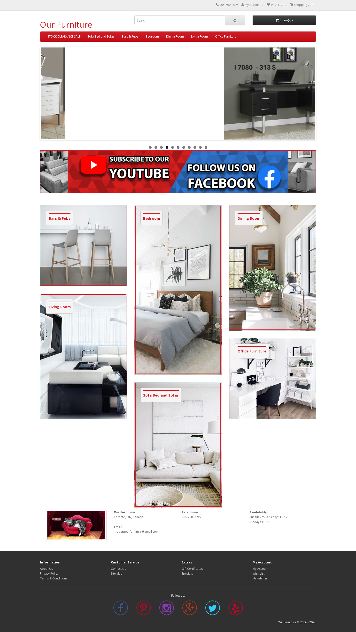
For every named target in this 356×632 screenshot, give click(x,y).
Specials (187, 573)
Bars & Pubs (130, 36)
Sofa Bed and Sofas (101, 36)
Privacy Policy (49, 573)
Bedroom (152, 36)
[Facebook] (120, 611)
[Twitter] (212, 611)
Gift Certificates (192, 569)
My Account (260, 569)
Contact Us (118, 569)
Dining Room (175, 36)
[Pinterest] (143, 611)
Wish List (258, 573)
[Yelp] (235, 611)
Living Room (199, 36)
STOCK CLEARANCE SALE (63, 36)
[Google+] (189, 611)
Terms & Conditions (53, 578)
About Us (46, 569)
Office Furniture (225, 36)
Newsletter (260, 578)
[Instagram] (166, 611)
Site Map (117, 573)
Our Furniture (66, 24)
